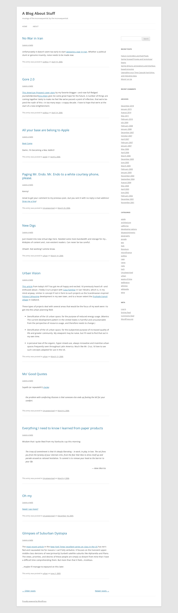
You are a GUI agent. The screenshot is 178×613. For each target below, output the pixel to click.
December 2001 (127, 199)
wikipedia (125, 289)
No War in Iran (32, 38)
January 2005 (126, 172)
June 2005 (125, 162)
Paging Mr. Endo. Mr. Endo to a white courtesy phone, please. (60, 176)
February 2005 (127, 169)
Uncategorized (49, 208)
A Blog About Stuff (38, 13)
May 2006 (125, 149)
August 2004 (126, 182)
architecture (126, 222)
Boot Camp (27, 143)
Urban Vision (31, 273)
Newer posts (102, 591)
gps (122, 242)
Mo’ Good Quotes (34, 374)
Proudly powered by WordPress (34, 601)
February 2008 (127, 126)
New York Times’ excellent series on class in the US (74, 546)
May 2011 (125, 116)
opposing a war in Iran (76, 51)
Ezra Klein (43, 96)
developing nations (129, 229)
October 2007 (126, 136)
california (124, 226)
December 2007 (127, 132)
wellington (125, 282)
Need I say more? (30, 509)
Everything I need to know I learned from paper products (62, 428)
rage (123, 259)
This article (27, 286)
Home (24, 26)
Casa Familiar (69, 289)
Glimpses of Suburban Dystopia (44, 533)
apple (45, 157)
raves (123, 262)
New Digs (29, 225)
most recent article (35, 546)
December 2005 (127, 159)
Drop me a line (29, 201)
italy (122, 246)
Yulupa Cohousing (30, 296)
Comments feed (127, 316)
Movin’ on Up (126, 79)
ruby (123, 266)
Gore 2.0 (28, 79)
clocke (46, 387)
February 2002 (127, 196)
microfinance (126, 252)
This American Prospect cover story (38, 92)
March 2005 (126, 166)
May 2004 (125, 186)
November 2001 (127, 202)
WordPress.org (127, 319)
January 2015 (126, 109)
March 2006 (126, 156)
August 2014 (126, 112)
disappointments (128, 232)
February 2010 (127, 119)
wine (123, 292)
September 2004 (127, 179)
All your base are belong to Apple (45, 130)
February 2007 (127, 142)
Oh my (27, 496)
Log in (123, 309)
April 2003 (125, 189)
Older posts (29, 591)
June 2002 (125, 192)
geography (125, 236)
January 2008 (126, 129)
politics (46, 62)
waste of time (126, 279)
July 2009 (124, 122)
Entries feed (126, 312)
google (124, 239)
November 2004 (127, 176)
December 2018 (127, 106)
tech (123, 269)
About (36, 26)
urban (45, 255)
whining (124, 286)
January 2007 (126, 146)
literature (125, 249)
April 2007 (125, 139)
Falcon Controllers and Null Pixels (135, 56)
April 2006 (125, 152)
